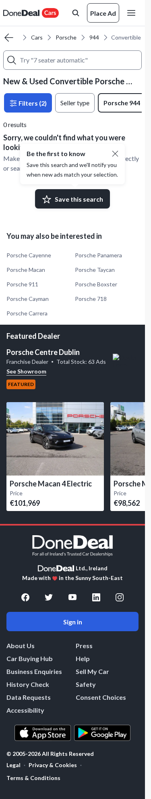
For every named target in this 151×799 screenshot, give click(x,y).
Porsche (66, 37)
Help (83, 658)
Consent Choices (101, 697)
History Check (27, 684)
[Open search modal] (75, 12)
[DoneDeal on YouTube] (72, 597)
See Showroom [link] (26, 371)
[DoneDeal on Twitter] (49, 597)
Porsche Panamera (98, 255)
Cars (37, 37)
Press (84, 645)
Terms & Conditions (33, 777)
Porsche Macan (25, 269)
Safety (86, 684)
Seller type (74, 102)
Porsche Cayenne (28, 255)
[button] (115, 153)
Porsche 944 (121, 102)
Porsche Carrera (27, 313)
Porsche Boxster (96, 284)
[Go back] (8, 37)
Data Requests (28, 697)
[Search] (12, 60)
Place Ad (103, 13)
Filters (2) (32, 103)
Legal (13, 764)
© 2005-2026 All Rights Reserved (50, 754)
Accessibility (25, 710)
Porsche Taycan (95, 269)
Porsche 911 (22, 284)
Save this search (79, 199)
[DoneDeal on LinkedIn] (96, 597)
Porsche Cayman (27, 298)
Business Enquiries (34, 671)
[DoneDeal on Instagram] (119, 597)
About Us (20, 645)
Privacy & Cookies (53, 764)
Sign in (72, 622)
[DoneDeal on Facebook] (25, 597)
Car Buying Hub (29, 658)
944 (94, 37)
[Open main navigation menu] (133, 13)
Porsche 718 (91, 298)
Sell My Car (92, 671)
